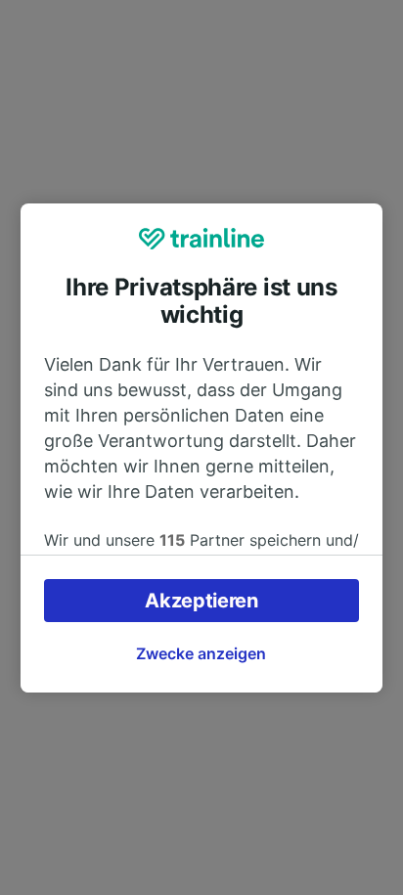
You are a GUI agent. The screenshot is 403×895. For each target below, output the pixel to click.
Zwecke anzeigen (201, 653)
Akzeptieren (201, 600)
